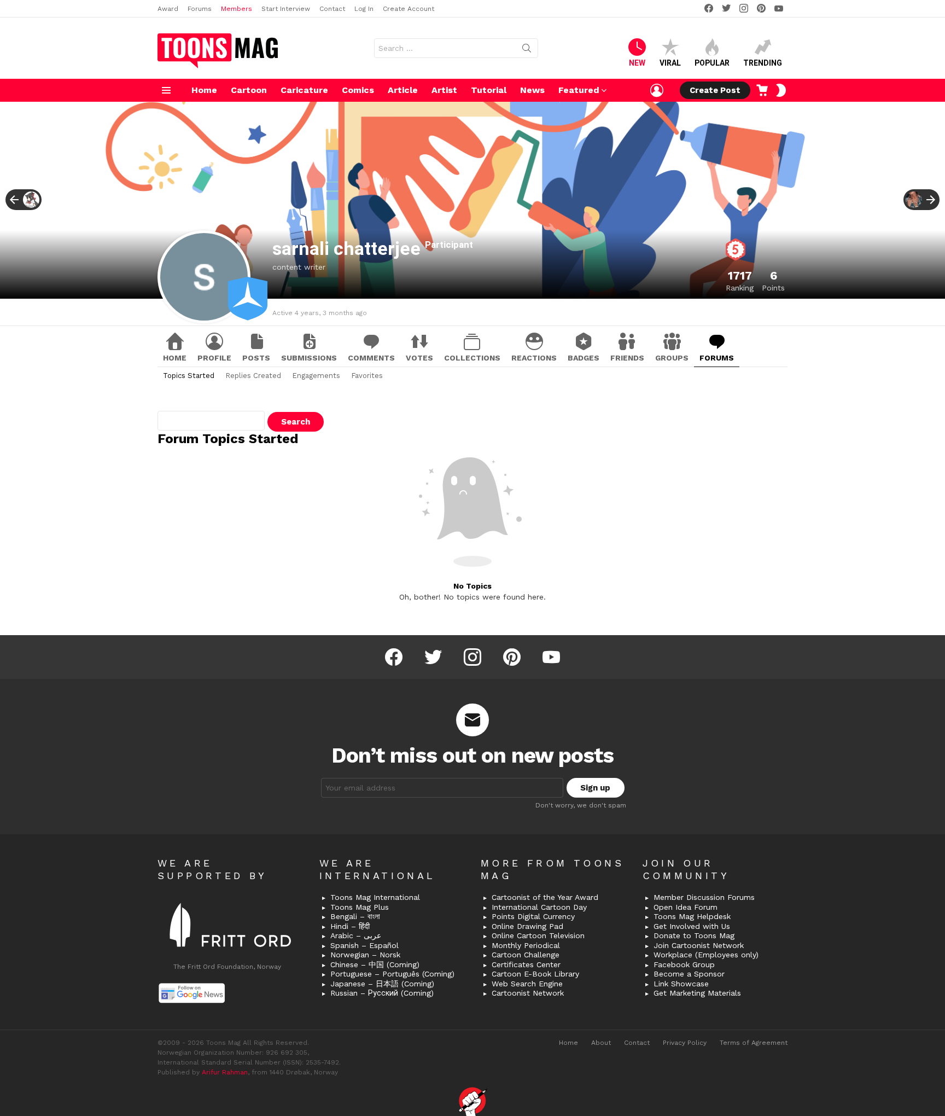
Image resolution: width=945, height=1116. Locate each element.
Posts (256, 357)
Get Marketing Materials (697, 993)
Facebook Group (684, 964)
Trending (762, 63)
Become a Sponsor (689, 973)
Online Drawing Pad (527, 926)
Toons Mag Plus (359, 907)
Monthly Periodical (526, 945)
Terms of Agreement (754, 1043)
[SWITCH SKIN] (781, 90)
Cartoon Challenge (525, 954)
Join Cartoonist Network (699, 945)
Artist (444, 90)
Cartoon (249, 90)
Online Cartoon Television (538, 935)
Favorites (367, 375)
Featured (578, 90)
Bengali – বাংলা (355, 916)
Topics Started (188, 375)
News (532, 90)
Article (403, 90)
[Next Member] (921, 199)
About (601, 1043)
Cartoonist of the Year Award (545, 897)
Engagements (316, 375)
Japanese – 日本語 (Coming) (382, 983)
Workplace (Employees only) (706, 954)
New (637, 63)
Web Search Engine (527, 983)
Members (236, 9)
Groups (672, 357)
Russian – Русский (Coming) (382, 993)
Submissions (309, 357)
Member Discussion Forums (704, 897)
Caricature (304, 90)
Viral (670, 63)
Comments (371, 357)
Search (527, 50)
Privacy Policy (685, 1043)
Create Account (408, 9)
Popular (712, 63)
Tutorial (488, 90)
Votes (419, 357)
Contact (332, 9)
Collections (472, 357)
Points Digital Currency (533, 916)
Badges (583, 357)
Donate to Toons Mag (694, 935)
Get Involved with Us (692, 926)
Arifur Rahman (225, 1072)
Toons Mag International (375, 897)
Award (168, 9)
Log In (364, 9)
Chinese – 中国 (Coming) (374, 964)
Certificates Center (526, 964)
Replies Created (253, 375)
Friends (627, 357)
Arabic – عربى (355, 935)
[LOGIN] (656, 90)
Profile (214, 357)
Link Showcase (681, 983)
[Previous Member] (23, 199)
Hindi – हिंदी (350, 926)
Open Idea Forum (686, 907)
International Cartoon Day (539, 907)
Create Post (715, 90)
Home (204, 90)
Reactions (534, 357)
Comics (358, 90)
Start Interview (285, 9)
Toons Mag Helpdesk (692, 916)
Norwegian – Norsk (365, 954)
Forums (200, 9)
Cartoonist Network (528, 993)
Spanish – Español (364, 945)
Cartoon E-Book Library (535, 973)
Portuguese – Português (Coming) (392, 973)
